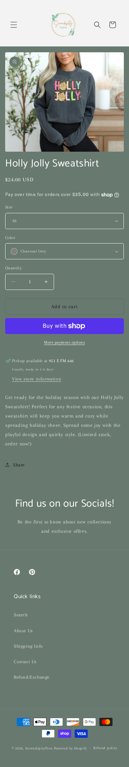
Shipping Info (28, 646)
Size (9, 207)
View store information (36, 378)
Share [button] (19, 464)
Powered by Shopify (70, 748)
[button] (13, 24)
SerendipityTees (39, 748)
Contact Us (25, 661)
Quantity (13, 268)
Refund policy (105, 748)
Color (10, 237)
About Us (23, 630)
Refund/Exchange (32, 677)
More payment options (64, 342)
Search (21, 614)
